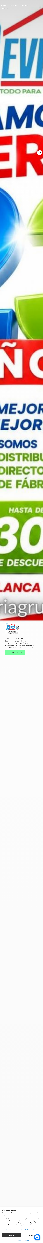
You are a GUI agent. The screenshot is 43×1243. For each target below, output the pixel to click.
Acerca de (13, 6)
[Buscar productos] (39, 152)
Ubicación (24, 6)
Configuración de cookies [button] (21, 1240)
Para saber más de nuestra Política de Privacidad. (18, 1230)
